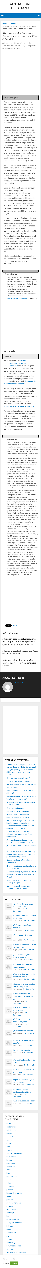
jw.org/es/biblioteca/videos (17, 298)
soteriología (11, 1210)
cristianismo (15, 46)
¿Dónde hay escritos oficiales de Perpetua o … (24, 946)
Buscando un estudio (21, 1050)
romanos (10, 1206)
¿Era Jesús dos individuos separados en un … (23, 905)
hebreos (10, 1226)
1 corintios (10, 1186)
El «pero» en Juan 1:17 (15, 808)
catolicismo (11, 1130)
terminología (11, 1243)
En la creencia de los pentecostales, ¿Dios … (22, 1090)
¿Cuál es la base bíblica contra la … (22, 926)
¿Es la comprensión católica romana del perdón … (24, 985)
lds (8, 1216)
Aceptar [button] (14, 1263)
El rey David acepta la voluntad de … (21, 1009)
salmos (9, 1196)
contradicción (12, 1176)
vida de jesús (12, 1167)
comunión (6, 46)
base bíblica (11, 1157)
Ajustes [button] (6, 1263)
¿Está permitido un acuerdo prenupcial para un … (24, 975)
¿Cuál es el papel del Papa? (24, 1101)
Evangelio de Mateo (14, 1223)
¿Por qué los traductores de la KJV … (24, 1061)
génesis (10, 1133)
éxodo (9, 1180)
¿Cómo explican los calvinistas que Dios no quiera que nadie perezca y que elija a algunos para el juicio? (19, 641)
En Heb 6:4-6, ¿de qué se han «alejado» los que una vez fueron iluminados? (20, 834)
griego (9, 1140)
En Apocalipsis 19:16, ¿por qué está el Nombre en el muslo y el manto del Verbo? (21, 874)
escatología (11, 1233)
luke (8, 1173)
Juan (8, 1147)
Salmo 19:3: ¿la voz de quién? (18, 811)
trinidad (9, 1239)
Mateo (9, 1150)
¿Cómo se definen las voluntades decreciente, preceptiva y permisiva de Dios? (19, 663)
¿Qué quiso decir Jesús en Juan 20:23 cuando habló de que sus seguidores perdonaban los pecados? (21, 854)
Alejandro (8, 43)
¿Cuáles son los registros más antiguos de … (24, 1071)
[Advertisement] (20, 73)
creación (10, 1249)
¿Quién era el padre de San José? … (23, 1041)
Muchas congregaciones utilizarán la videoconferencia (15, 363)
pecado (10, 1200)
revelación (11, 1163)
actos (9, 1183)
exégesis (10, 1137)
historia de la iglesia (14, 1193)
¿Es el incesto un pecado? (23, 1031)
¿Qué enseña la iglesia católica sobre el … (21, 956)
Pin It (15, 625)
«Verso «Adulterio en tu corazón (19, 781)
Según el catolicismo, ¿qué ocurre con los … (23, 1081)
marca (9, 1236)
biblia (9, 1124)
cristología (11, 1213)
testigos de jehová (28, 46)
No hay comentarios (12, 48)
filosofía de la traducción (16, 1252)
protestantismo (13, 1219)
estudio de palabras (14, 1153)
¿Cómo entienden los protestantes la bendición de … (23, 996)
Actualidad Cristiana (20, 6)
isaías (9, 1229)
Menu (3, 15)
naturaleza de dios (14, 1246)
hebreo (9, 1143)
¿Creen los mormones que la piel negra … (24, 916)
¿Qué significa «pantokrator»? (18, 778)
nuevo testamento (14, 1203)
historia (9, 1160)
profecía (10, 1190)
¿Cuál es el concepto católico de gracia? (21, 1020)
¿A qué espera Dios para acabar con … (22, 936)
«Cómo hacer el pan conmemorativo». (19, 406)
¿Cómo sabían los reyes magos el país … (22, 965)
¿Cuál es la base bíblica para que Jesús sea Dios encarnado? (20, 652)
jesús (9, 1170)
